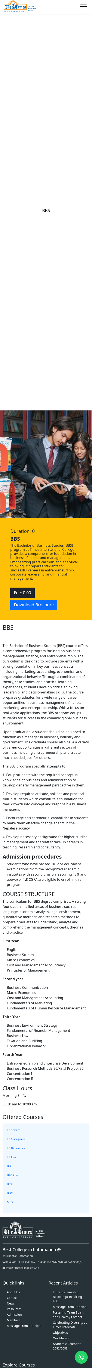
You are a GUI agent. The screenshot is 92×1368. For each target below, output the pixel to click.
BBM (10, 1193)
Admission (14, 1314)
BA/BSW (12, 1175)
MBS (10, 1202)
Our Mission (61, 1338)
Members (14, 1320)
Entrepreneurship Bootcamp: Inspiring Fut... (67, 1296)
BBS (9, 1166)
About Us (13, 1292)
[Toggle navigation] (82, 5)
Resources (14, 1309)
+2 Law (11, 1157)
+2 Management (16, 1139)
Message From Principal (24, 1326)
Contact (12, 1298)
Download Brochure (34, 605)
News (11, 1303)
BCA (10, 1184)
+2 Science (13, 1129)
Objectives (60, 1333)
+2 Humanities (16, 1148)
